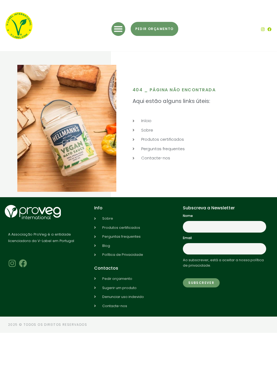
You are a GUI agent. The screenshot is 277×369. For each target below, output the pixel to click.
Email (187, 238)
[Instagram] (263, 29)
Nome (188, 215)
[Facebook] (270, 29)
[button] (118, 29)
